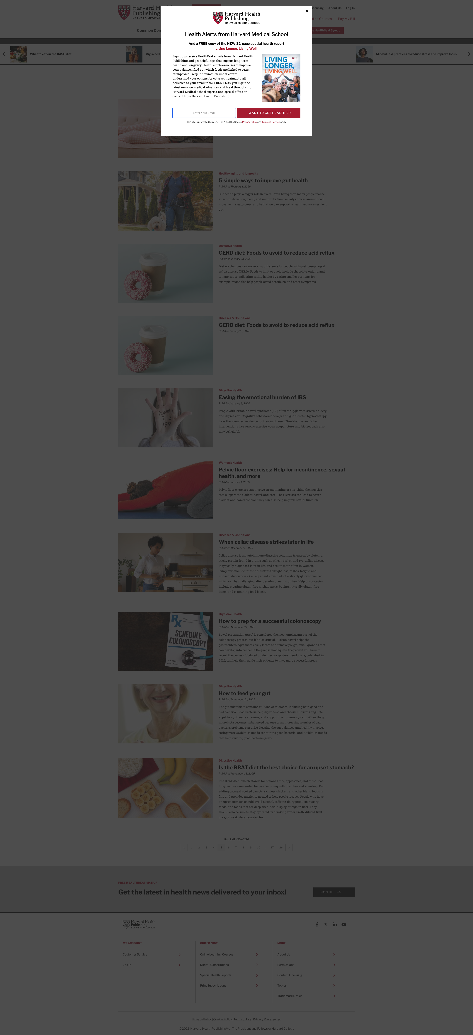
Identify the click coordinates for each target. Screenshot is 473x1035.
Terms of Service (271, 122)
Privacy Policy (249, 122)
